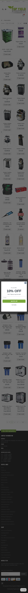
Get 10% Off (14, 301)
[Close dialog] (25, 283)
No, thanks (14, 305)
